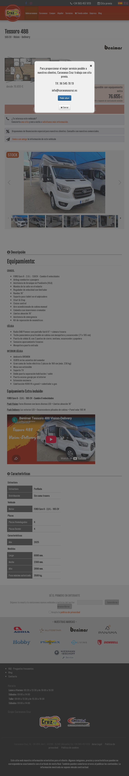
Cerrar (65, 107)
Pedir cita (64, 98)
